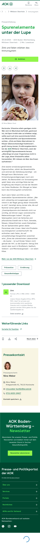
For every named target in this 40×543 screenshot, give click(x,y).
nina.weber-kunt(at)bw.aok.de (18, 389)
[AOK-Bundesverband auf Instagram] (9, 526)
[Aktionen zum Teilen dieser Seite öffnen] (16, 68)
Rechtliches (7, 505)
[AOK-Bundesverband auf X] (3, 526)
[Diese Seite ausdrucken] (10, 68)
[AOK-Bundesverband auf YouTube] (15, 526)
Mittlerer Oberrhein (17, 11)
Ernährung (24, 268)
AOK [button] (10, 149)
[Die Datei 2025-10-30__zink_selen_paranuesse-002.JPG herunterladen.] (6, 292)
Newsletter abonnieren (20, 453)
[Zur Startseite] (7, 4)
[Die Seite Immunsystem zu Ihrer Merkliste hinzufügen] (4, 68)
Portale (6, 498)
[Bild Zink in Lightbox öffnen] (4, 77)
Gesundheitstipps (11, 273)
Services (6, 491)
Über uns (6, 485)
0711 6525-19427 (13, 393)
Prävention (9, 268)
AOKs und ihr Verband (12, 511)
